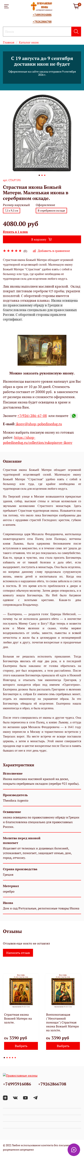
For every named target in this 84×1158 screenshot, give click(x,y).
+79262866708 (42, 21)
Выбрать (21, 1046)
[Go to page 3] (9, 1057)
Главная (8, 42)
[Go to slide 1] (39, 175)
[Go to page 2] (7, 1057)
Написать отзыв (18, 953)
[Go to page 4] (12, 1057)
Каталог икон (29, 42)
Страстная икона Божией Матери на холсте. (18, 1018)
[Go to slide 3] (44, 175)
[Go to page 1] (4, 1057)
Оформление (45, 205)
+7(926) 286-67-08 (32, 415)
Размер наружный (16, 205)
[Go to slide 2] (42, 175)
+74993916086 (42, 14)
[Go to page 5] (15, 1057)
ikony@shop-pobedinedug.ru (38, 424)
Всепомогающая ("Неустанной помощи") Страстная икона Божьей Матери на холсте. (62, 1022)
